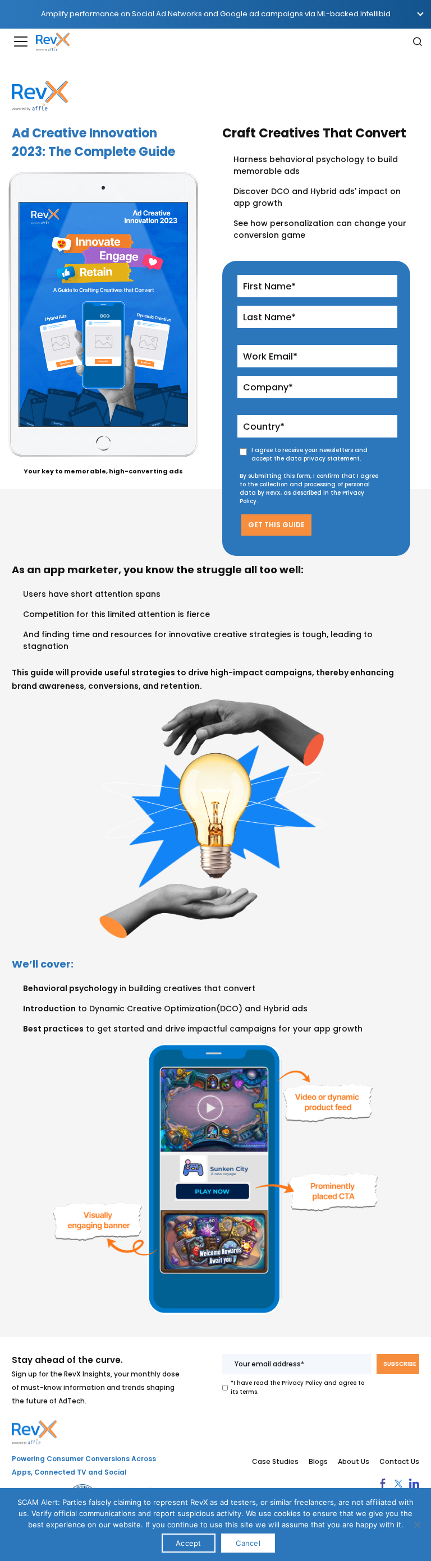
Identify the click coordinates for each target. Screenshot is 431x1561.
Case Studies (275, 1462)
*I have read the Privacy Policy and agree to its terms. (297, 1387)
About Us (353, 1462)
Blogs (318, 1462)
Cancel (248, 1543)
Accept (188, 1543)
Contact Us (399, 1462)
